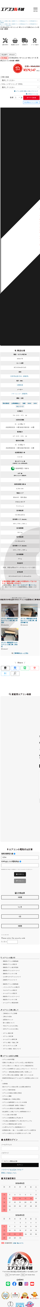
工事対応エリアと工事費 (10, 1013)
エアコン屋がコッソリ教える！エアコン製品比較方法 (17, 1065)
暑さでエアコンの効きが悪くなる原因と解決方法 (16, 1087)
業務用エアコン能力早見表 (10, 967)
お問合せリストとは (32, 94)
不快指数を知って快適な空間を (11, 1099)
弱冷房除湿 (6, 403)
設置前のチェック (8, 1019)
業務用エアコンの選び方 (10, 964)
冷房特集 (5, 1083)
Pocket (34, 669)
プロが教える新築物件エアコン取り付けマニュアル (17, 1121)
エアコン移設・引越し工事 (10, 1042)
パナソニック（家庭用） (20, 393)
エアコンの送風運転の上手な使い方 (12, 1118)
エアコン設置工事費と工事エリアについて (27, 91)
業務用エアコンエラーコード (11, 970)
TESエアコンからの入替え (10, 1026)
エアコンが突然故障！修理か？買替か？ (14, 1105)
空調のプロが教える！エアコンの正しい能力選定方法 (17, 1062)
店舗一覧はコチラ (18, 1243)
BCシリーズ (20, 406)
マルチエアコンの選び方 (10, 990)
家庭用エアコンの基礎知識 (10, 984)
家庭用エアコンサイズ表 (10, 999)
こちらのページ (24, 869)
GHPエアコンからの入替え (11, 1029)
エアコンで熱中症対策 (8, 1090)
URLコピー (15, 674)
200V (35, 403)
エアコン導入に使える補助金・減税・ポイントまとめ (17, 1075)
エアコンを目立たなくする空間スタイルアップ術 (16, 1133)
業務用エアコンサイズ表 (10, 973)
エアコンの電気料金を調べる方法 (12, 1124)
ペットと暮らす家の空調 (9, 1114)
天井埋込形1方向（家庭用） (20, 376)
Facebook (15, 669)
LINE (25, 669)
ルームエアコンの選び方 (10, 993)
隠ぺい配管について (9, 1022)
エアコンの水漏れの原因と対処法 (12, 1093)
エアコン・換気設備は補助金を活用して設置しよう (17, 1072)
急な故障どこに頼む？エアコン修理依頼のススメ (16, 1111)
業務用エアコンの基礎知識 (10, 961)
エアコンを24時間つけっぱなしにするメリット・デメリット (19, 1069)
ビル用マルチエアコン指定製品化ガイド (14, 1127)
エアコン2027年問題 (8, 1059)
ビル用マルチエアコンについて (12, 976)
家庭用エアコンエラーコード (11, 996)
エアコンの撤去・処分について (12, 1048)
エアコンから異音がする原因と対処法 (13, 1108)
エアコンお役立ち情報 (10, 1056)
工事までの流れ (7, 1016)
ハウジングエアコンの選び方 (11, 987)
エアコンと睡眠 (6, 1096)
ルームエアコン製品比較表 (10, 1002)
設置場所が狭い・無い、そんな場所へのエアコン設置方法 (19, 1130)
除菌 (24, 403)
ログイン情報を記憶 (10, 1161)
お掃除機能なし (16, 403)
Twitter (5, 669)
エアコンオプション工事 (10, 1045)
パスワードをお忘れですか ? (12, 1170)
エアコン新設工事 (8, 1033)
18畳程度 (20, 385)
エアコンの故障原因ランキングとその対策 (14, 1102)
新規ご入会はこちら (9, 1173)
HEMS (29, 403)
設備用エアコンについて (10, 980)
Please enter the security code (13, 938)
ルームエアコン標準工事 (10, 1039)
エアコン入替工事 (8, 1036)
